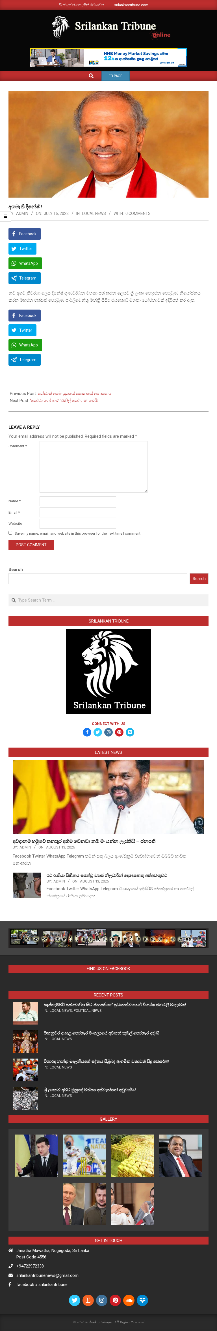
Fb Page (115, 76)
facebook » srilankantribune (42, 1284)
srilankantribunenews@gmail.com (47, 1275)
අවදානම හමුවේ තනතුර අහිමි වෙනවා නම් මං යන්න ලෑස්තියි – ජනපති (85, 841)
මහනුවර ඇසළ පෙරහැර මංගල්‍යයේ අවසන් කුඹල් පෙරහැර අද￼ (101, 1033)
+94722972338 (30, 1266)
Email (14, 512)
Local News (94, 213)
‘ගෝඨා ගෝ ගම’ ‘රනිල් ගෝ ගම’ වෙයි (64, 400)
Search (15, 569)
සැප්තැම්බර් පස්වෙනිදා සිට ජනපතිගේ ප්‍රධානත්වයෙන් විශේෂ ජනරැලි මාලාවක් (115, 1004)
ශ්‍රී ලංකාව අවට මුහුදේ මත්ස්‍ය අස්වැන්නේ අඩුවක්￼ (90, 1089)
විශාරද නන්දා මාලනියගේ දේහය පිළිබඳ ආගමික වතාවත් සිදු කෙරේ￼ (106, 1061)
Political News (88, 1010)
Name (14, 501)
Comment (17, 446)
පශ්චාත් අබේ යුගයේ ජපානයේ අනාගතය (75, 393)
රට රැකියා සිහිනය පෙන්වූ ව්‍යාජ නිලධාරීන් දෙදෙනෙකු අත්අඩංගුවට (107, 875)
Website (15, 523)
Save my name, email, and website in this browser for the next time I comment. (78, 533)
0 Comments (138, 213)
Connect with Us (108, 723)
